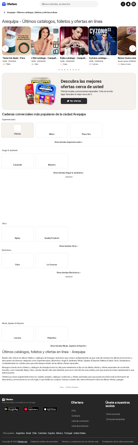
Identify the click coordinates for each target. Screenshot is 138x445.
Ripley (26, 370)
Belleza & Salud (106, 360)
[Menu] (133, 4)
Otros (116, 360)
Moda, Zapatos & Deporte (88, 360)
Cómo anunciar (113, 414)
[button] (128, 4)
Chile (34, 433)
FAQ (74, 410)
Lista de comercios (80, 421)
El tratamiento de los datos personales (118, 441)
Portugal (68, 433)
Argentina (20, 433)
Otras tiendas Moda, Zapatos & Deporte (68, 346)
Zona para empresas (115, 419)
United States (79, 433)
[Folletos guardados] (123, 4)
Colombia (42, 433)
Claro (32, 370)
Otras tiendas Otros (68, 246)
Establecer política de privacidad (44, 441)
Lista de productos (80, 426)
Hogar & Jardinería (69, 360)
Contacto (76, 415)
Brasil (28, 433)
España (51, 433)
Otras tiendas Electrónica (68, 272)
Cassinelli (19, 370)
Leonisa (38, 370)
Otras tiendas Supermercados (67, 142)
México (59, 433)
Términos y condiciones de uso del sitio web (79, 441)
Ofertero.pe (22, 441)
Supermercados (43, 360)
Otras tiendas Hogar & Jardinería (68, 173)
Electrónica (55, 360)
